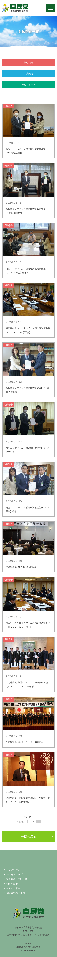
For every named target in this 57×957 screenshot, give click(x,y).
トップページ (13, 869)
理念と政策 (12, 883)
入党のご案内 (13, 888)
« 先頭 (20, 821)
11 (29, 821)
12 (34, 821)
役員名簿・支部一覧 (16, 879)
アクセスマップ (14, 874)
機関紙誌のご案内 (15, 892)
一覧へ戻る (28, 837)
